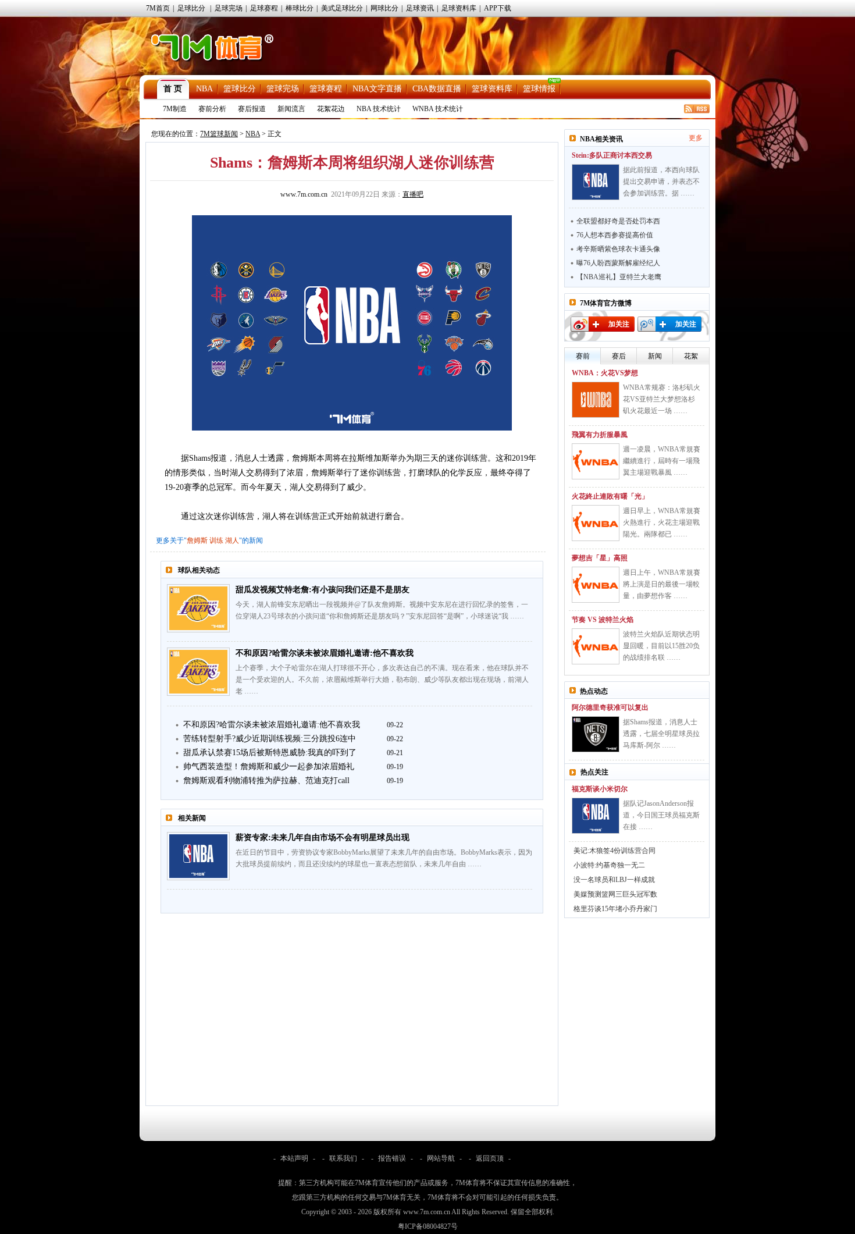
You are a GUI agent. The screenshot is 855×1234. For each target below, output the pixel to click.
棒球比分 (300, 8)
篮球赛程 (325, 88)
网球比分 (384, 8)
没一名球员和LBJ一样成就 (614, 880)
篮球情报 (539, 88)
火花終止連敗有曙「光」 (610, 496)
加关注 (618, 324)
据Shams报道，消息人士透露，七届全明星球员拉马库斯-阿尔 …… (661, 733)
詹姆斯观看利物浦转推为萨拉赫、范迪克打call (266, 780)
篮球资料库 (492, 88)
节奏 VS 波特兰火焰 (602, 620)
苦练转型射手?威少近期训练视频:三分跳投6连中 (269, 738)
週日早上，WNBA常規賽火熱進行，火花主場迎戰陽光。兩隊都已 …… (661, 522)
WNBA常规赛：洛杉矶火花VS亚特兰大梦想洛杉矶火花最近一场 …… (661, 399)
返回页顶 (490, 1158)
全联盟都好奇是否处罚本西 (618, 221)
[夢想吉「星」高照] (595, 585)
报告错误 (392, 1158)
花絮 (691, 356)
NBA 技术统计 (379, 109)
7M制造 (175, 109)
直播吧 (412, 194)
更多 (696, 138)
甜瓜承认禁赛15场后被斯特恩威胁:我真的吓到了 (270, 752)
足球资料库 (458, 8)
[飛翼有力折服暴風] (595, 461)
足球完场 (229, 8)
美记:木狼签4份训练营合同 (614, 851)
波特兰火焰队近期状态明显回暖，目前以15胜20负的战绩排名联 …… (661, 646)
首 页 (172, 88)
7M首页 (158, 8)
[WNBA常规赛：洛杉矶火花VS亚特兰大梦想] (595, 400)
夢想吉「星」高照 (600, 558)
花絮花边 (331, 109)
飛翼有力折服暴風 (600, 435)
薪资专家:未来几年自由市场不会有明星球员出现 (322, 837)
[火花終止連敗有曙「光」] (595, 523)
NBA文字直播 (377, 88)
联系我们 (343, 1158)
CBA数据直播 (436, 88)
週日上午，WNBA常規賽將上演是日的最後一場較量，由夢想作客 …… (661, 584)
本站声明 (294, 1158)
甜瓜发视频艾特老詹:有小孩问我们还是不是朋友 (322, 589)
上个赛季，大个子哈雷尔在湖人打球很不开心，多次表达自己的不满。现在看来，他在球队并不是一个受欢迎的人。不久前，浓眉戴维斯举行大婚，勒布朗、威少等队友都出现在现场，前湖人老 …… (382, 679)
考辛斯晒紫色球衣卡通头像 (618, 249)
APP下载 (497, 8)
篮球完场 (282, 88)
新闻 (655, 356)
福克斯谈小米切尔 (600, 789)
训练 (216, 540)
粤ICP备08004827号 (428, 1226)
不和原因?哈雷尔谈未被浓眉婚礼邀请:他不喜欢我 (325, 653)
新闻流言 (291, 109)
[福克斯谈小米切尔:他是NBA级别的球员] (595, 816)
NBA (204, 88)
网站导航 (441, 1158)
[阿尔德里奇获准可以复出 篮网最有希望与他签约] (595, 734)
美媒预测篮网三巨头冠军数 (615, 894)
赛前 (583, 356)
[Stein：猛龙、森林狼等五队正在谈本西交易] (595, 182)
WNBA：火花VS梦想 (605, 373)
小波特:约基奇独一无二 (609, 865)
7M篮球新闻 (219, 134)
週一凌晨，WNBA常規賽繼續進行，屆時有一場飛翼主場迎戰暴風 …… (661, 460)
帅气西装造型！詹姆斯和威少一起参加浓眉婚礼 (268, 766)
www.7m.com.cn (303, 194)
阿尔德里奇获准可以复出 (610, 707)
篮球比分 (239, 88)
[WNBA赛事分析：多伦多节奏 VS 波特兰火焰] (595, 646)
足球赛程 (264, 8)
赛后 (619, 356)
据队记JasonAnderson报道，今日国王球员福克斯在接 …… (661, 815)
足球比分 (191, 8)
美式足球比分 (342, 8)
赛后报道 (252, 109)
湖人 (232, 540)
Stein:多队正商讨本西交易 (612, 155)
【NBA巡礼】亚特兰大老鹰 (618, 277)
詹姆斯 (197, 540)
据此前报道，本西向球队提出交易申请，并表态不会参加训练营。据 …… (661, 181)
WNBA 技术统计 (437, 109)
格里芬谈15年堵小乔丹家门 (615, 909)
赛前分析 (212, 109)
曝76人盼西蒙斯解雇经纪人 (618, 263)
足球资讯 (420, 8)
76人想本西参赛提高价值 (614, 235)
